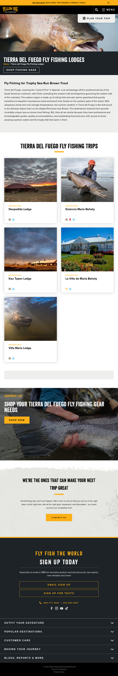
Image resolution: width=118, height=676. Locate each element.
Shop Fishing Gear (21, 70)
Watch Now (74, 3)
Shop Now (17, 420)
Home (6, 64)
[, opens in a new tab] (51, 608)
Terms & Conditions (33, 669)
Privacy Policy (32, 672)
